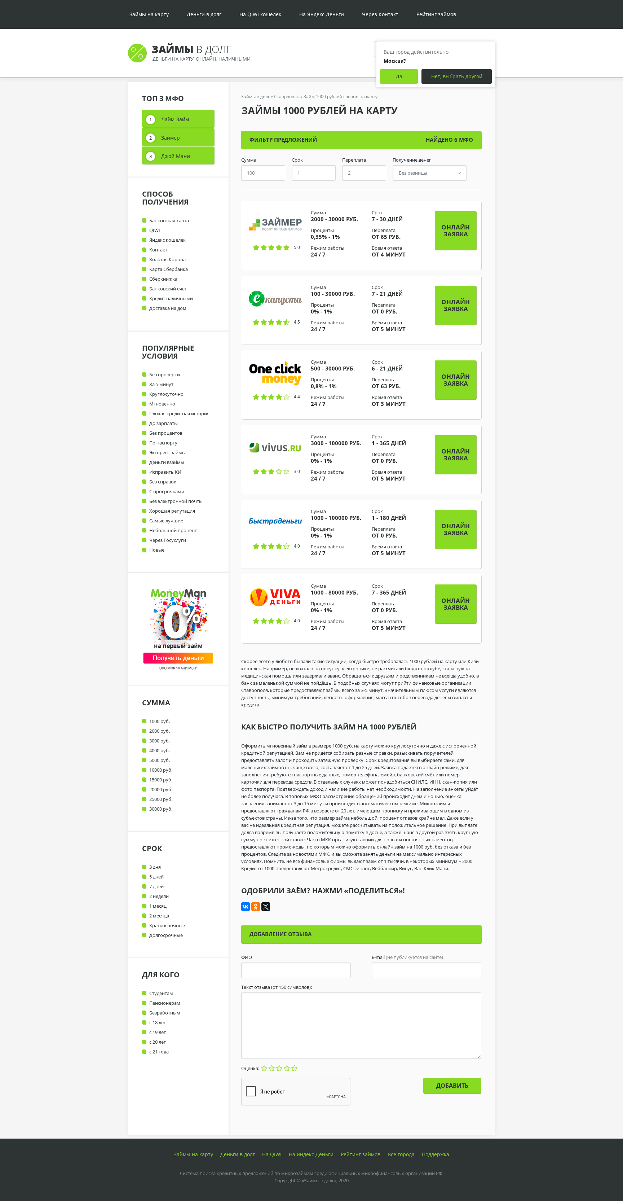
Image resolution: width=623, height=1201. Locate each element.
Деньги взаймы (166, 462)
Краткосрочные (167, 925)
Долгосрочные (166, 935)
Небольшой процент (173, 530)
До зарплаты (163, 423)
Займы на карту (149, 14)
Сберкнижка (163, 279)
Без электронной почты (176, 501)
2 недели (159, 896)
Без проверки (164, 374)
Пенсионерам (164, 1003)
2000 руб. (159, 731)
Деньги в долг (204, 14)
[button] (455, 230)
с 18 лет (157, 1022)
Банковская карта (169, 220)
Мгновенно (162, 403)
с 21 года (159, 1051)
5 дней (156, 876)
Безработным (164, 1012)
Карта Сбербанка (168, 269)
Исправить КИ (165, 472)
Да (399, 76)
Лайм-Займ (175, 119)
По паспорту (163, 442)
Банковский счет (168, 288)
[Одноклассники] (255, 906)
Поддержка (435, 1154)
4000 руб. (159, 750)
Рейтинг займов (436, 14)
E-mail (407, 957)
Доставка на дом (167, 308)
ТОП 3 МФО (163, 98)
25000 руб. (160, 799)
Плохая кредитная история (179, 413)
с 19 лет (157, 1032)
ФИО (246, 957)
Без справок (162, 481)
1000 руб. (159, 721)
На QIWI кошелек (260, 14)
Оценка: (250, 1068)
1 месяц (158, 906)
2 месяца (159, 915)
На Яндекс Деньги (321, 14)
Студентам (161, 993)
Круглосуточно (166, 394)
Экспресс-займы (167, 452)
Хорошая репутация (172, 511)
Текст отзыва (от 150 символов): (276, 987)
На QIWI (272, 1154)
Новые (156, 550)
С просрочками (166, 491)
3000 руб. (159, 740)
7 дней (156, 886)
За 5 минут (161, 384)
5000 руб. (159, 760)
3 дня (155, 867)
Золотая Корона (167, 259)
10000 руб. (160, 770)
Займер (170, 137)
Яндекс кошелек (167, 240)
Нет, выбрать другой (456, 76)
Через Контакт (380, 14)
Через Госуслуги (167, 540)
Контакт (158, 249)
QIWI (154, 230)
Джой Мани (175, 156)
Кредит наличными (171, 298)
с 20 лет (157, 1042)
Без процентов (165, 433)
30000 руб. (160, 809)
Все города (401, 1154)
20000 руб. (160, 789)
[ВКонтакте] (245, 906)
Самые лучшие (166, 520)
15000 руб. (160, 779)
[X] (265, 906)
